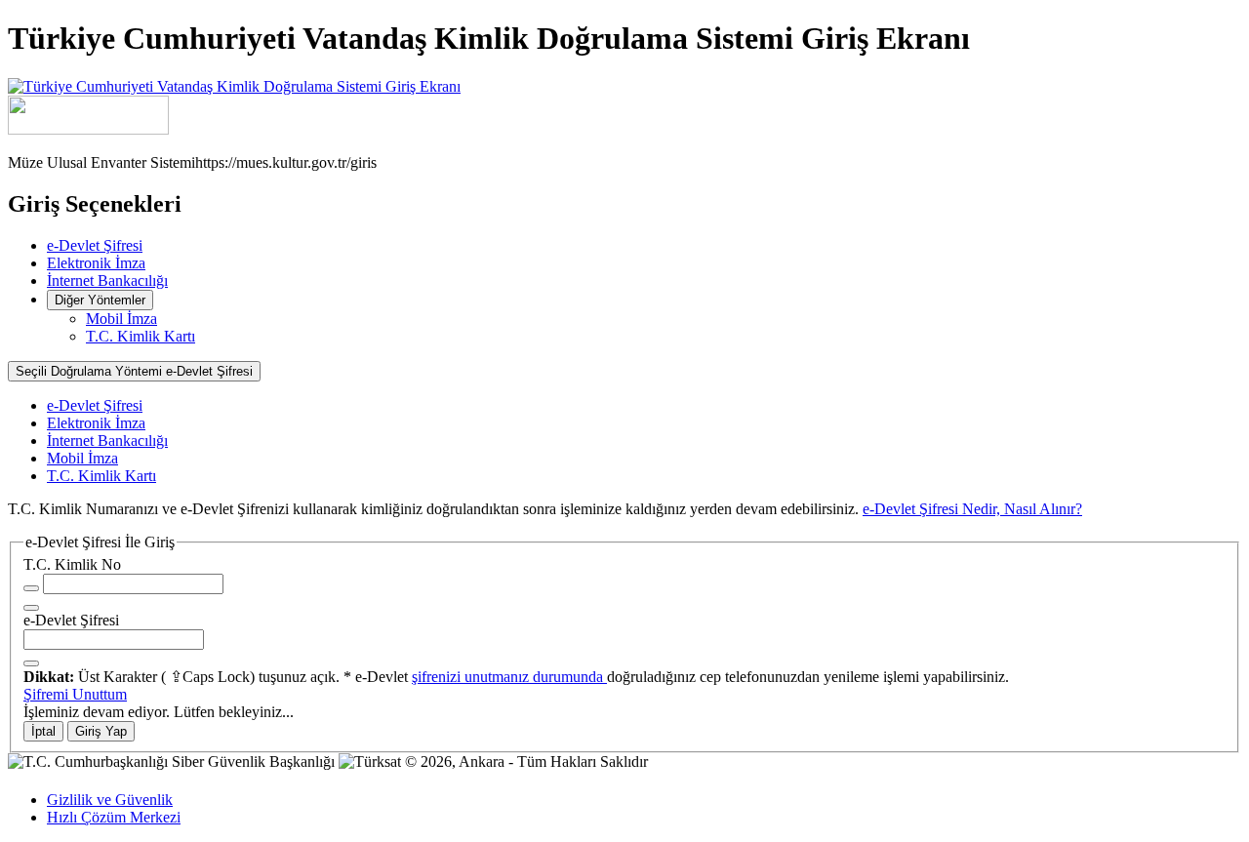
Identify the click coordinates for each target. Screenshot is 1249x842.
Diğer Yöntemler (100, 300)
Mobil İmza (121, 318)
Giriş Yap (101, 731)
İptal (43, 731)
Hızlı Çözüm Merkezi (114, 817)
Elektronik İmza (96, 263)
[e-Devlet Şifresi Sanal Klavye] (31, 663)
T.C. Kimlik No (72, 564)
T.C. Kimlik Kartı (140, 336)
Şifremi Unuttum (75, 694)
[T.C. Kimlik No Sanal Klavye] (31, 608)
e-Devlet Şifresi (94, 245)
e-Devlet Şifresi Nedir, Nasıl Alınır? (972, 509)
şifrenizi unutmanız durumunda (509, 676)
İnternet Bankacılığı (107, 280)
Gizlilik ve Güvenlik (110, 799)
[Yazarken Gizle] (31, 588)
